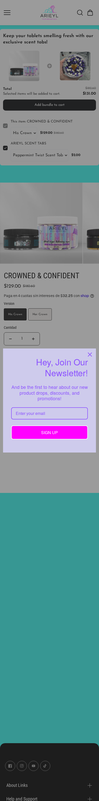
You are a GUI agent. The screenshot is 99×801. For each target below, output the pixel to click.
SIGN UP (49, 432)
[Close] (90, 354)
